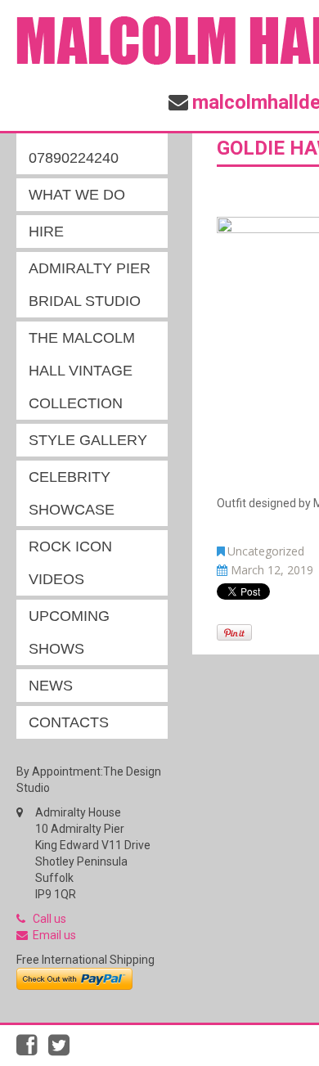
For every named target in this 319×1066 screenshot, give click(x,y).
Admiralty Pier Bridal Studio (90, 284)
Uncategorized (265, 551)
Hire (46, 231)
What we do (77, 195)
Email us (54, 935)
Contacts (69, 722)
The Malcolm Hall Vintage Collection (82, 371)
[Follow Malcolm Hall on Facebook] (32, 1049)
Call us (49, 918)
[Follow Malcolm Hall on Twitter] (63, 1049)
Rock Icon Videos (70, 562)
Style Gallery (88, 440)
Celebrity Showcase (72, 493)
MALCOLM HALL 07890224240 (85, 141)
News (51, 685)
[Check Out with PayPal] (74, 977)
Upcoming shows (69, 632)
